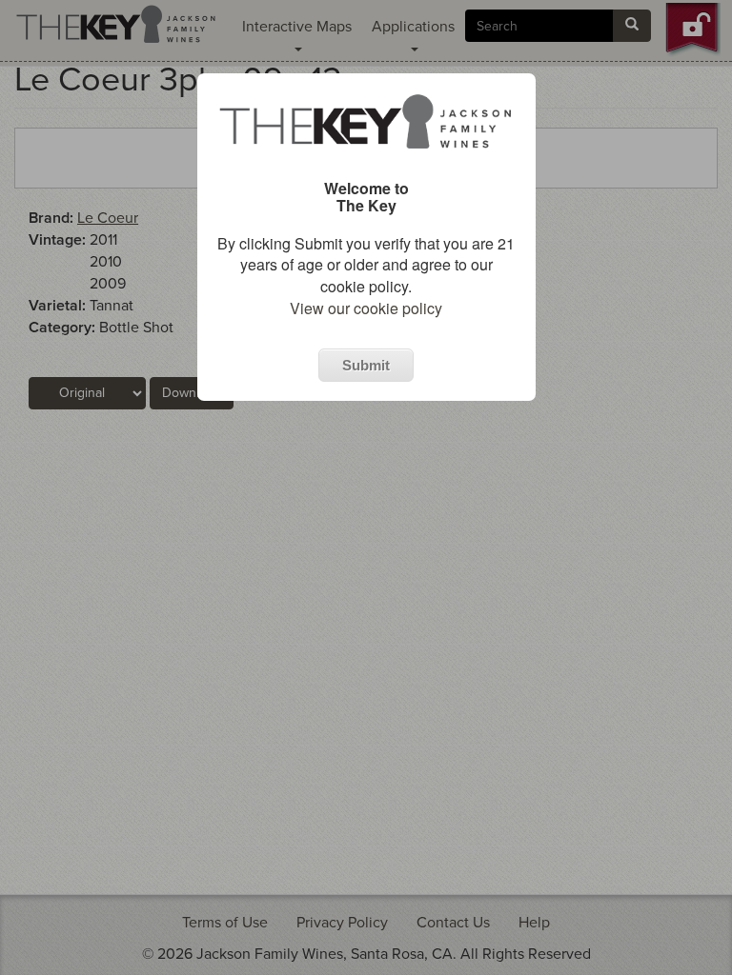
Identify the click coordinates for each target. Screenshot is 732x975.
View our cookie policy (366, 308)
